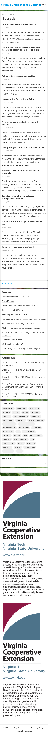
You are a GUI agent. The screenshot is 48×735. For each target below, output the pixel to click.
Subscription (7, 283)
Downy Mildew (8, 420)
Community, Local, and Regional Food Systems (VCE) (22, 350)
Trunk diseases (29, 447)
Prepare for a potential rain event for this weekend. (21, 123)
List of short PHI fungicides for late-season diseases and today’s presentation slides (21, 48)
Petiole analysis (36, 435)
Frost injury (21, 420)
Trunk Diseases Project (12, 339)
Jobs (18, 432)
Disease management (21, 416)
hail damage (36, 428)
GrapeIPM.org (8, 301)
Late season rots (29, 432)
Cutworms (6, 416)
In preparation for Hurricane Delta (18, 99)
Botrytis (16, 412)
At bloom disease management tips (18, 76)
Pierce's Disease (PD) (20, 439)
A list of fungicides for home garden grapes (21, 328)
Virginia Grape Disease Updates (21, 4)
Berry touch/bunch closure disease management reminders (18, 197)
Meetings (17, 435)
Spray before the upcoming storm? (18, 247)
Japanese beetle (8, 432)
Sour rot (18, 447)
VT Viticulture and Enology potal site (18, 323)
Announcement (8, 408)
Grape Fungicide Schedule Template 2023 (20, 305)
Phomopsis (7, 439)
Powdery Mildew (9, 443)
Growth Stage (24, 428)
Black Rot (6, 412)
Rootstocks (7, 447)
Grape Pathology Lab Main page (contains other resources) (23, 333)
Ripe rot (21, 443)
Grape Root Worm (9, 428)
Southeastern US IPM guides (14, 310)
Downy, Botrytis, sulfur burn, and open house (23, 147)
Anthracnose (21, 408)
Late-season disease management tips (19, 24)
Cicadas (25, 412)
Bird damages (34, 408)
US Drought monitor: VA (12, 344)
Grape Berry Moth (9, 424)
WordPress (28, 731)
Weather (19, 451)
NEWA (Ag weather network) (14, 314)
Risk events (31, 443)
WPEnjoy (41, 728)
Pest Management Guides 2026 (15, 296)
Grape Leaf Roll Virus (26, 424)
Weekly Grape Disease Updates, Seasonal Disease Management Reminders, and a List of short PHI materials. (23, 387)
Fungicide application (36, 420)
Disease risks (35, 416)
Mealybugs (6, 435)
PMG (32, 439)
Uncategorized (8, 451)
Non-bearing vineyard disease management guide (24, 319)
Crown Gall (35, 412)
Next (43, 276)
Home (4, 14)
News (25, 435)
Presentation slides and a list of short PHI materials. (21, 171)
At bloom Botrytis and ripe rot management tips (22, 222)
